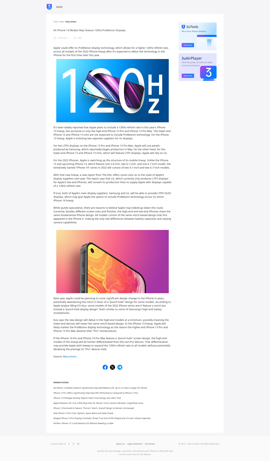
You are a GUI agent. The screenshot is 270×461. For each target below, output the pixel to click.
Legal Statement (134, 443)
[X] (72, 443)
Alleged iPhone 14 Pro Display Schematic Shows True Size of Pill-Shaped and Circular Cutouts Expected (101, 418)
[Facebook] (68, 443)
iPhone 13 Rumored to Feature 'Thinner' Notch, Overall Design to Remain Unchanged (93, 408)
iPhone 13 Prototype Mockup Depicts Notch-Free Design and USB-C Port (87, 398)
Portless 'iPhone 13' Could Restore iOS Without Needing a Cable (83, 423)
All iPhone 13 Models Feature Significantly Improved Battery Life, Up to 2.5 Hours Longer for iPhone (100, 388)
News (62, 22)
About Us (120, 443)
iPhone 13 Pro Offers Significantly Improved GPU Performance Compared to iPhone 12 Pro (95, 393)
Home (55, 22)
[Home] (49, 7)
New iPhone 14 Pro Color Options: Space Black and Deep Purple (83, 413)
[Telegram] (77, 443)
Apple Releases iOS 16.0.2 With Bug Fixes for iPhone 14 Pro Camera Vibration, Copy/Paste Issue (98, 403)
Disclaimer (150, 443)
